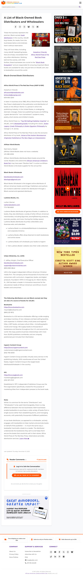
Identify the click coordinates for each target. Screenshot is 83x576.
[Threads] (67, 552)
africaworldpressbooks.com (14, 92)
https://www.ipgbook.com (13, 375)
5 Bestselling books (21, 123)
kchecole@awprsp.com (12, 95)
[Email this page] (37, 26)
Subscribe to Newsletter (33, 551)
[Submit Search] (79, 7)
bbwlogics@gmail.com (12, 179)
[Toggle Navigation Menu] (80, 3)
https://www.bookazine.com (14, 307)
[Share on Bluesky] (28, 26)
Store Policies (13, 557)
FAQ (26, 557)
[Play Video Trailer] (67, 188)
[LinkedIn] (55, 556)
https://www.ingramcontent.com (16, 347)
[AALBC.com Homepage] (11, 3)
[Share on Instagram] (20, 26)
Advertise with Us (30, 554)
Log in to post (42, 459)
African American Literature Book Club (36, 573)
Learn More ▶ (24, 438)
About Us (12, 551)
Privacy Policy (13, 554)
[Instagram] (51, 552)
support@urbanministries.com (15, 265)
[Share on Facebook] (15, 26)
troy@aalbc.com (32, 560)
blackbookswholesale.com (13, 177)
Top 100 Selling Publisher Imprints (33, 121)
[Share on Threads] (24, 26)
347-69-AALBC (31, 563)
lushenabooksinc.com (12, 205)
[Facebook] (59, 552)
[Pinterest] (59, 556)
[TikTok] (51, 556)
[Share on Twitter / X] (33, 26)
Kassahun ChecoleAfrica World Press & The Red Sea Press (40, 54)
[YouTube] (55, 552)
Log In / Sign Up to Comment (27, 475)
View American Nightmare (68, 211)
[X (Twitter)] (63, 552)
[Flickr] (63, 556)
